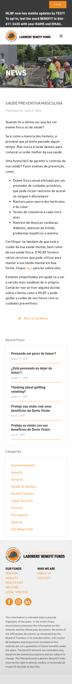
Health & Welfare (24, 486)
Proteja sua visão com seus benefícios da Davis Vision (31, 408)
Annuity (17, 472)
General (17, 479)
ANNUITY (12, 578)
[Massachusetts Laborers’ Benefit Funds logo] (28, 32)
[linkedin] (27, 601)
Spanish (17, 522)
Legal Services (22, 501)
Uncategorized (22, 529)
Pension (17, 508)
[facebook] (9, 601)
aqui (29, 268)
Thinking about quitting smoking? (28, 389)
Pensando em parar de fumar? (33, 353)
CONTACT (43, 578)
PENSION (12, 573)
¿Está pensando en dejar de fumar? (31, 370)
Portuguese (19, 515)
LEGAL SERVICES (17, 592)
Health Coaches (22, 493)
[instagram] (18, 601)
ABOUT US (44, 573)
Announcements (23, 465)
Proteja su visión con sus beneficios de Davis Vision (30, 427)
